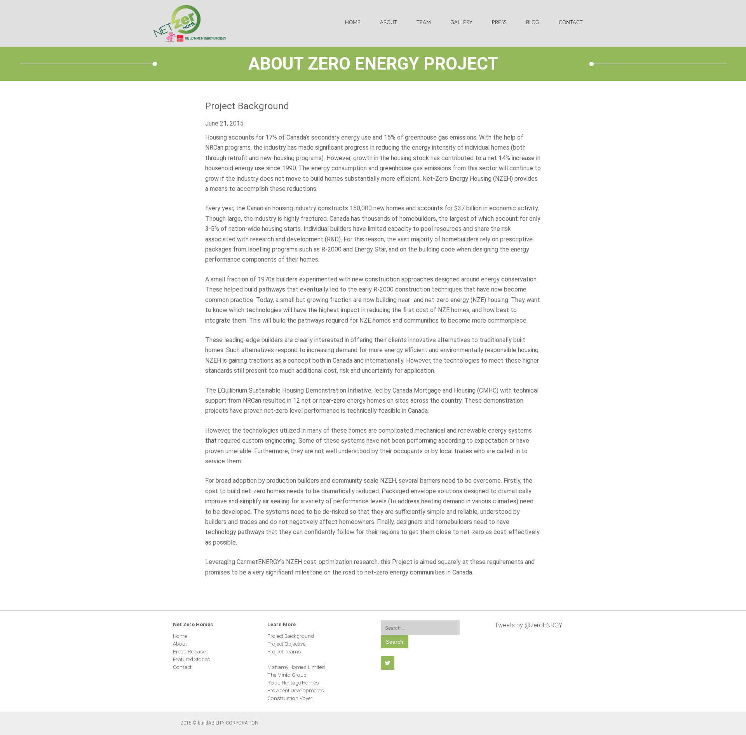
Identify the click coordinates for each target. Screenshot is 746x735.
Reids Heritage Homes (293, 682)
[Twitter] (387, 663)
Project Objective (286, 644)
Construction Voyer (289, 698)
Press (499, 22)
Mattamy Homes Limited (296, 667)
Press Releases (191, 651)
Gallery (461, 22)
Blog (532, 22)
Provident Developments (295, 690)
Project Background (290, 636)
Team (424, 22)
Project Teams (284, 651)
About (388, 22)
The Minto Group (287, 675)
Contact (571, 22)
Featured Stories (191, 659)
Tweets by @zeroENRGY (528, 625)
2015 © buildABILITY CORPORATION (219, 723)
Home (353, 22)
